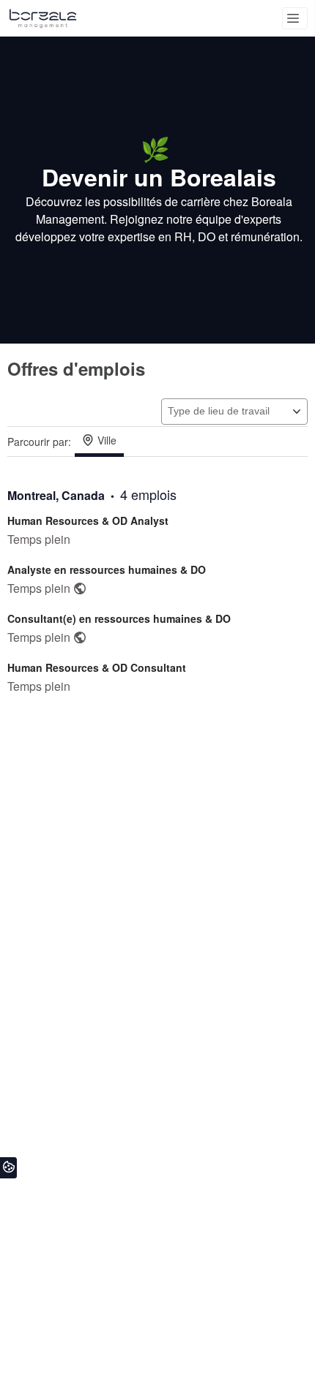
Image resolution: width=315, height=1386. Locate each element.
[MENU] (295, 18)
